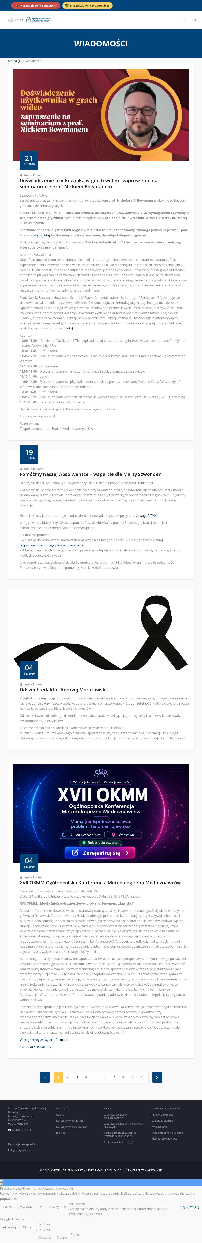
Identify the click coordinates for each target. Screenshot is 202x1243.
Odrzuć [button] (27, 1227)
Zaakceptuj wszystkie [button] (18, 1207)
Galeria (60, 1114)
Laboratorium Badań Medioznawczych (115, 1116)
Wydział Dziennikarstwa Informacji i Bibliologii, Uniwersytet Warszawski (106, 1170)
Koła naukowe (159, 1126)
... (95, 1077)
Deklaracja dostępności (21, 1144)
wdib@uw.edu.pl (21, 1130)
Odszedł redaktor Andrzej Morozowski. (64, 689)
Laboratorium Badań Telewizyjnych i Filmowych (124, 1125)
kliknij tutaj (41, 235)
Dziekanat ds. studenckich (166, 1108)
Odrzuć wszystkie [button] (53, 1207)
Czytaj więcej (189, 1207)
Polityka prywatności (19, 1150)
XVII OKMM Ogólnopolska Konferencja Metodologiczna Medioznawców (100, 882)
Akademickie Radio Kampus (167, 1132)
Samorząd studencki (163, 1120)
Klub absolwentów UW (164, 1138)
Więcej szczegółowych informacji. (44, 1039)
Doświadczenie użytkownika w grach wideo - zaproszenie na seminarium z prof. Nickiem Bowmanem (89, 183)
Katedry (108, 1108)
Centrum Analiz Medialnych (119, 1142)
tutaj (69, 328)
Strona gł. (14, 61)
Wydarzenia (62, 1108)
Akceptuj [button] (9, 1227)
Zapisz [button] (75, 1234)
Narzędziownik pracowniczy (71, 1126)
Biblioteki (61, 1132)
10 (142, 1077)
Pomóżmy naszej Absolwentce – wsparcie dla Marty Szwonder (90, 474)
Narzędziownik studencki (70, 1120)
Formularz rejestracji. (35, 1047)
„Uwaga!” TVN (147, 515)
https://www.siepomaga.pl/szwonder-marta (52, 545)
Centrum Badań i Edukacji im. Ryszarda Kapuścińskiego (120, 1134)
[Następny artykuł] (157, 1077)
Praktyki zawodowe (162, 1114)
